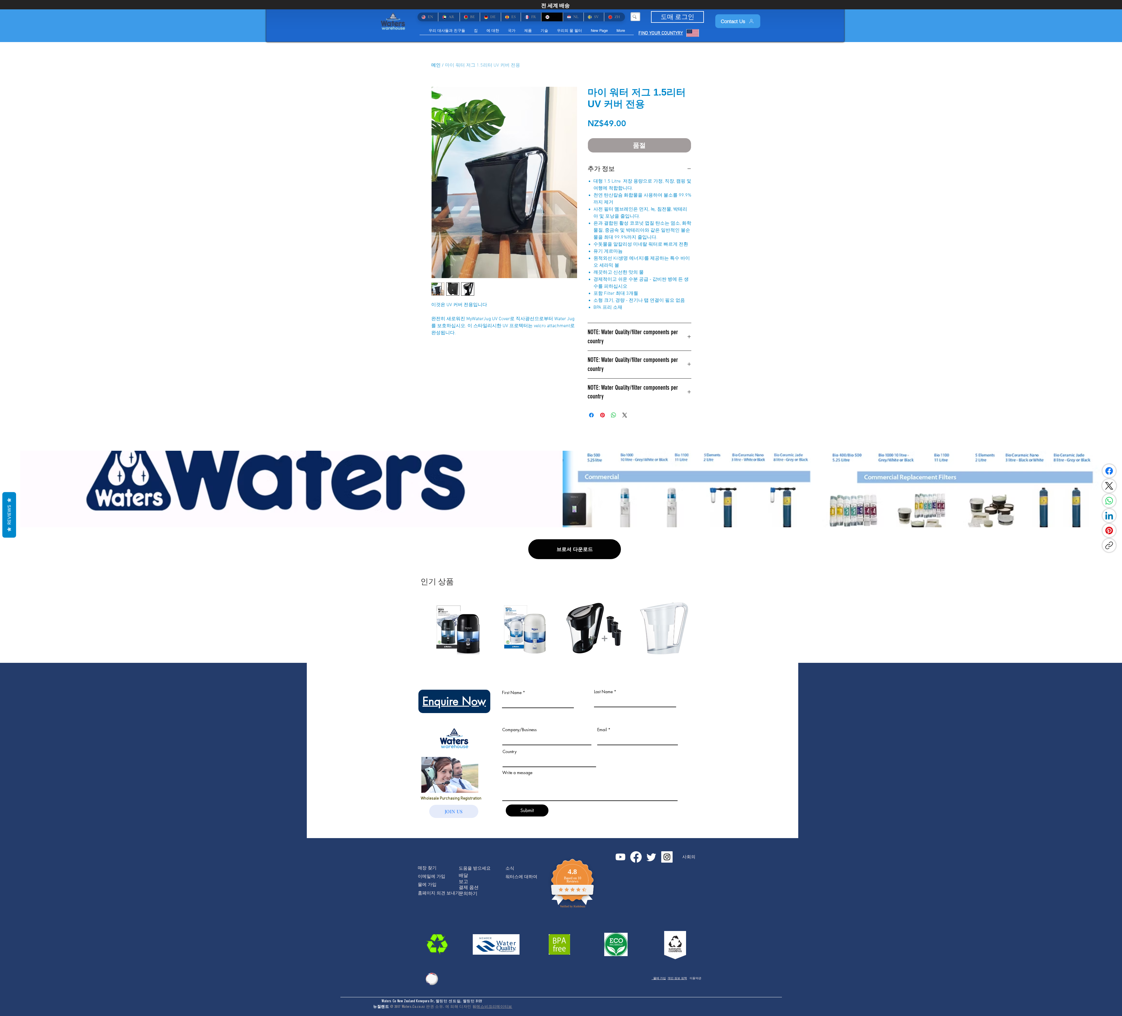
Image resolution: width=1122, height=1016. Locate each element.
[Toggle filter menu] (677, 502)
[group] (561, 736)
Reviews (9, 515)
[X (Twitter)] (1109, 486)
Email (602, 837)
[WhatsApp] (1109, 500)
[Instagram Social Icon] (667, 964)
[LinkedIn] (1109, 515)
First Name (512, 800)
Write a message (517, 880)
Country (510, 859)
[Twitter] (651, 964)
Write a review (629, 446)
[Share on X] (624, 415)
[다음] (700, 735)
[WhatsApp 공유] (613, 415)
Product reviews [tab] (450, 485)
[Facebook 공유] (591, 415)
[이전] (421, 735)
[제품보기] (459, 736)
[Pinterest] (1109, 530)
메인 (436, 65)
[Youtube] (620, 964)
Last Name (603, 799)
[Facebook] (1109, 471)
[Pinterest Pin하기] (602, 415)
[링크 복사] (1109, 545)
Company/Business (519, 837)
